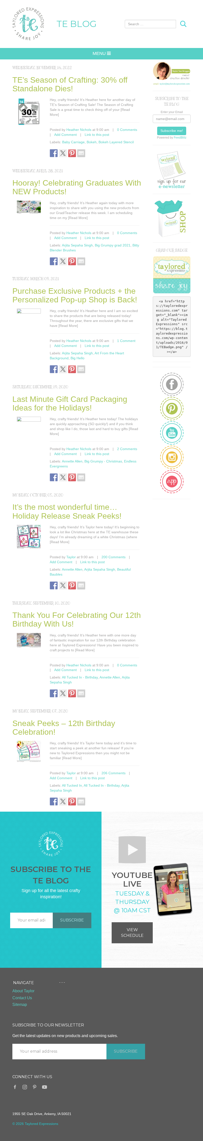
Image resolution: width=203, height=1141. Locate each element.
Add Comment (65, 135)
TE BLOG (76, 23)
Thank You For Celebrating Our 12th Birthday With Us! (76, 619)
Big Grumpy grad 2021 (112, 245)
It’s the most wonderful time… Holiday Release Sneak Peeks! (67, 511)
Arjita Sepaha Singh (77, 245)
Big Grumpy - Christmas (103, 461)
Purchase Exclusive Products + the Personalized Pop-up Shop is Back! (74, 295)
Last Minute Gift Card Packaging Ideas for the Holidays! (69, 403)
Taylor (71, 557)
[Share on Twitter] (63, 153)
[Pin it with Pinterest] (72, 153)
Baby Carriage (73, 142)
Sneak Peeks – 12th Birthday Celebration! (63, 727)
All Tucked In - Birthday (80, 677)
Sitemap (19, 1004)
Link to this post (97, 135)
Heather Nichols (78, 130)
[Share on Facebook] (54, 153)
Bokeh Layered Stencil (116, 142)
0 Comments (127, 130)
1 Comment (126, 341)
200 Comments (114, 557)
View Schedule (132, 932)
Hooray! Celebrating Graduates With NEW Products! (76, 187)
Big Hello (77, 358)
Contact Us (22, 998)
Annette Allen (72, 461)
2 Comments (127, 449)
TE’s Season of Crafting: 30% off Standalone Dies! (69, 84)
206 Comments (114, 773)
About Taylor (23, 991)
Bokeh (92, 142)
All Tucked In (72, 785)
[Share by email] (81, 153)
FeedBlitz (180, 137)
